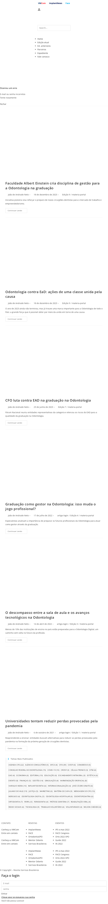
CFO (62, 765)
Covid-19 (53, 770)
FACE (30, 833)
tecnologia (33, 807)
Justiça (33, 791)
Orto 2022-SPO (62, 836)
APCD (54, 765)
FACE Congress (62, 833)
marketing (46, 791)
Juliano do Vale (18, 791)
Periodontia (41, 802)
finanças (25, 780)
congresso (84, 765)
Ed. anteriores (44, 46)
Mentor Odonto (35, 840)
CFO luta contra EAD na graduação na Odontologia (48, 400)
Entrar (4, 893)
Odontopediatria (83, 796)
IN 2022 (59, 843)
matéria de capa (63, 791)
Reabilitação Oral (81, 802)
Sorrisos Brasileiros (37, 843)
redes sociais (16, 807)
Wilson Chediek (92, 807)
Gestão (38, 780)
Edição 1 (76, 732)
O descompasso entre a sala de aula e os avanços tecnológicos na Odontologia (47, 615)
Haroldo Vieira (18, 786)
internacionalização (59, 786)
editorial (36, 775)
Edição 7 (62, 407)
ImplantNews (55, 3)
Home (40, 39)
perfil (28, 802)
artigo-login (62, 515)
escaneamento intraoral (71, 775)
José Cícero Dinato (82, 786)
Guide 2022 (60, 840)
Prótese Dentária (59, 802)
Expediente (42, 53)
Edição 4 (74, 515)
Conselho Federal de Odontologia (27, 770)
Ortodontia (16, 802)
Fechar (3, 104)
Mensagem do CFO (84, 791)
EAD (12, 775)
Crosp (65, 770)
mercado (14, 796)
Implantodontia (37, 786)
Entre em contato (9, 833)
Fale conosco (43, 56)
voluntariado (74, 807)
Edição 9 (66, 194)
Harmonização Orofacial (73, 780)
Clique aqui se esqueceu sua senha (18, 897)
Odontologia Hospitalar (59, 796)
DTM (92, 770)
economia (22, 775)
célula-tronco (79, 770)
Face (68, 3)
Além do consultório (37, 765)
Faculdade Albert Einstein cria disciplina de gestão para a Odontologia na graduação (52, 185)
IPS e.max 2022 (62, 829)
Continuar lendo (15, 210)
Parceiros (41, 49)
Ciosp (72, 765)
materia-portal (79, 194)
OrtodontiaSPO (35, 836)
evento (13, 780)
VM (42, 3)
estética (92, 775)
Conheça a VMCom (10, 829)
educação (50, 775)
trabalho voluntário (52, 807)
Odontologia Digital (33, 796)
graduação (52, 780)
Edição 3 (74, 624)
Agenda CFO (16, 765)
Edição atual (43, 42)
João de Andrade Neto (18, 194)
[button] (54, 35)
